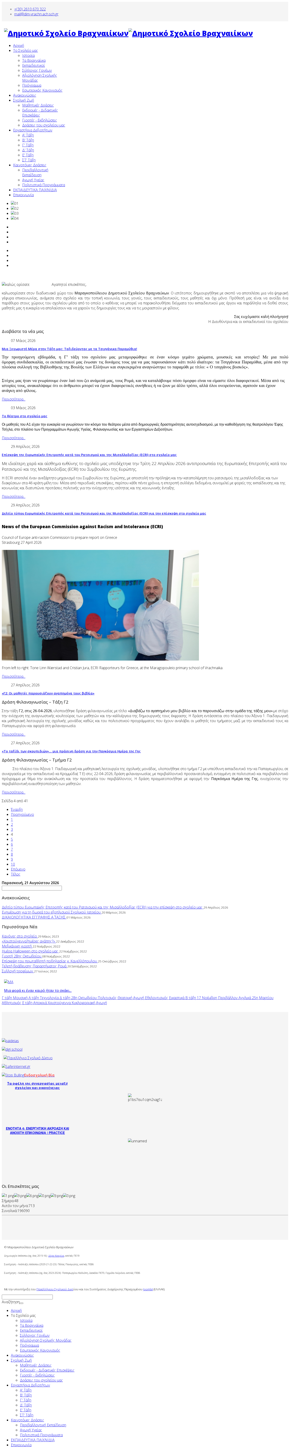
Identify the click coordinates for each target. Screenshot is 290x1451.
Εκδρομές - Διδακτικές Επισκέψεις (47, 1370)
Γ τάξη (7, 997)
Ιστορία (28, 55)
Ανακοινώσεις (24, 95)
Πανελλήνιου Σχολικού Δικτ (54, 1289)
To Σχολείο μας (25, 50)
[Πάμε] (21, 1303)
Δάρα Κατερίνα (56, 1255)
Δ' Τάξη (28, 150)
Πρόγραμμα (31, 85)
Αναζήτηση (11, 1301)
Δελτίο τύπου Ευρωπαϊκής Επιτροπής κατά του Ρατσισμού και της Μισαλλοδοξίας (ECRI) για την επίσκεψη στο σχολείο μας (104, 513)
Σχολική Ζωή (23, 100)
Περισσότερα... (13, 399)
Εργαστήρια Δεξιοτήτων (32, 130)
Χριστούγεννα (60, 1002)
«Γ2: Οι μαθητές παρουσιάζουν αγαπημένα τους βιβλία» (48, 693)
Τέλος (15, 874)
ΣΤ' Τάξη (29, 160)
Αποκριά (40, 1002)
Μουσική (21, 997)
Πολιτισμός (108, 997)
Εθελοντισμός (157, 997)
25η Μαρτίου (262, 997)
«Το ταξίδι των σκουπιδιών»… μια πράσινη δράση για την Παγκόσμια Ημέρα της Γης (71, 751)
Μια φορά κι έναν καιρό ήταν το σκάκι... (38, 990)
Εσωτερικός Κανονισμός (42, 90)
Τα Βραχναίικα (34, 60)
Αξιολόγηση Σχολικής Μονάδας (46, 1340)
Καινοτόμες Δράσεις (29, 164)
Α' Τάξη (28, 135)
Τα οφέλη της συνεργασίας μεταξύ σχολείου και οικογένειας (37, 1085)
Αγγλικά (245, 997)
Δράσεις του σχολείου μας (43, 125)
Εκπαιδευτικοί (33, 65)
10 (13, 864)
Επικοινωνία (23, 194)
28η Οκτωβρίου (84, 997)
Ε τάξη (27, 1002)
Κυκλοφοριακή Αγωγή (89, 1002)
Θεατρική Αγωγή (131, 997)
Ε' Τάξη (28, 155)
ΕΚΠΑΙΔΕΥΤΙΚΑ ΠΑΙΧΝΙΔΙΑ (35, 189)
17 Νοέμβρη (207, 997)
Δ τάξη (65, 997)
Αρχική (18, 45)
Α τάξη (34, 997)
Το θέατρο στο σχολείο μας (24, 416)
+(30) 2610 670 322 (30, 9)
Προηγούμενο (22, 814)
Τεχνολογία (50, 997)
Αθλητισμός (12, 1002)
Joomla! (148, 1289)
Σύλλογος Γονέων (37, 70)
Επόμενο (18, 869)
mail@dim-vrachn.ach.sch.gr (36, 14)
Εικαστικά (177, 997)
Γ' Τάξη (28, 145)
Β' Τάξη (28, 140)
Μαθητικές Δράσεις (38, 105)
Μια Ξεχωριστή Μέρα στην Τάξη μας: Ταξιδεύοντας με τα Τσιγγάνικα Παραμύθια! (69, 349)
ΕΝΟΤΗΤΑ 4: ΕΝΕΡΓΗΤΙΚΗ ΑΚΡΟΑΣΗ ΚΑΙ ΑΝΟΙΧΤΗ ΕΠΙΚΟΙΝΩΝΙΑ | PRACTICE (37, 1130)
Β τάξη (191, 997)
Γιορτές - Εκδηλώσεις (39, 120)
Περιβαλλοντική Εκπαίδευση (35, 172)
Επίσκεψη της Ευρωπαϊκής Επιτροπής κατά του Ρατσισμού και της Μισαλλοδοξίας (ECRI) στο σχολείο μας (89, 455)
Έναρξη (17, 809)
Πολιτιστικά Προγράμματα (43, 184)
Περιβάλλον (228, 997)
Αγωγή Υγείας (33, 179)
